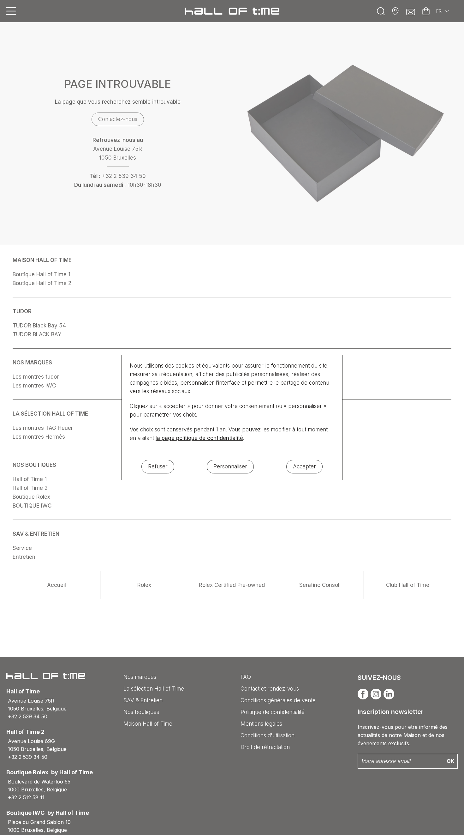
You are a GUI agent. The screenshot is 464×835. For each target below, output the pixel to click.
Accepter (304, 466)
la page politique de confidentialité (199, 438)
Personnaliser (230, 466)
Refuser (158, 466)
